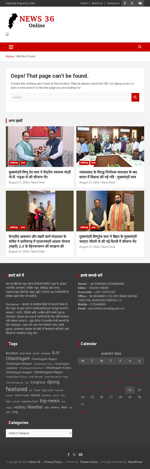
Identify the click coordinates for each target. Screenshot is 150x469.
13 (110, 382)
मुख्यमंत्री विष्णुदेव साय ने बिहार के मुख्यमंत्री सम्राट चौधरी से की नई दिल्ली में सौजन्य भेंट (108, 239)
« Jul (81, 411)
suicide (16, 401)
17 (82, 390)
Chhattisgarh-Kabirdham (31, 368)
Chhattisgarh (18, 358)
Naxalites (46, 395)
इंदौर (47, 407)
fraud (37, 390)
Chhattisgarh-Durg (43, 364)
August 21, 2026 (19, 182)
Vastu (9, 407)
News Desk (38, 182)
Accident (12, 353)
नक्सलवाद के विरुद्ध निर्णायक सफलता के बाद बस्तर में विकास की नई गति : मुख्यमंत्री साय (108, 174)
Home (83, 3)
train (64, 401)
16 (139, 382)
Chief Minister (36, 377)
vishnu (20, 407)
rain (63, 395)
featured (16, 389)
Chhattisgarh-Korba (58, 368)
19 (101, 390)
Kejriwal (59, 390)
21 (120, 390)
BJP (56, 353)
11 (92, 382)
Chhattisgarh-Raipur (48, 372)
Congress (38, 382)
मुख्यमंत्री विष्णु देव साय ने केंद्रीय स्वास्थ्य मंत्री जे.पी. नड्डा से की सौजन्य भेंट (40, 174)
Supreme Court (29, 401)
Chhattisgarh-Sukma (16, 377)
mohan (9, 395)
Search (135, 97)
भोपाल (64, 407)
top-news (50, 400)
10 (82, 382)
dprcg (53, 382)
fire (30, 390)
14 (120, 382)
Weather (35, 407)
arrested (45, 353)
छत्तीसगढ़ (14, 162)
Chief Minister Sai (14, 383)
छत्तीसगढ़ (55, 407)
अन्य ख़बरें (15, 120)
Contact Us (113, 3)
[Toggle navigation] (11, 46)
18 (92, 390)
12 (101, 382)
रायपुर (15, 412)
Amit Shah (25, 353)
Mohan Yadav (22, 395)
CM (27, 382)
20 (110, 390)
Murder (35, 395)
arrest (36, 353)
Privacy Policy (53, 462)
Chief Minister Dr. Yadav (57, 377)
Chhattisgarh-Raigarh (19, 372)
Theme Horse (88, 462)
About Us (97, 3)
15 (129, 382)
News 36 (34, 462)
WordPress (135, 462)
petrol (56, 395)
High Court (48, 390)
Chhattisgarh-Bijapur (44, 359)
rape (8, 401)
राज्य (23, 162)
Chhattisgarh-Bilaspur (19, 363)
